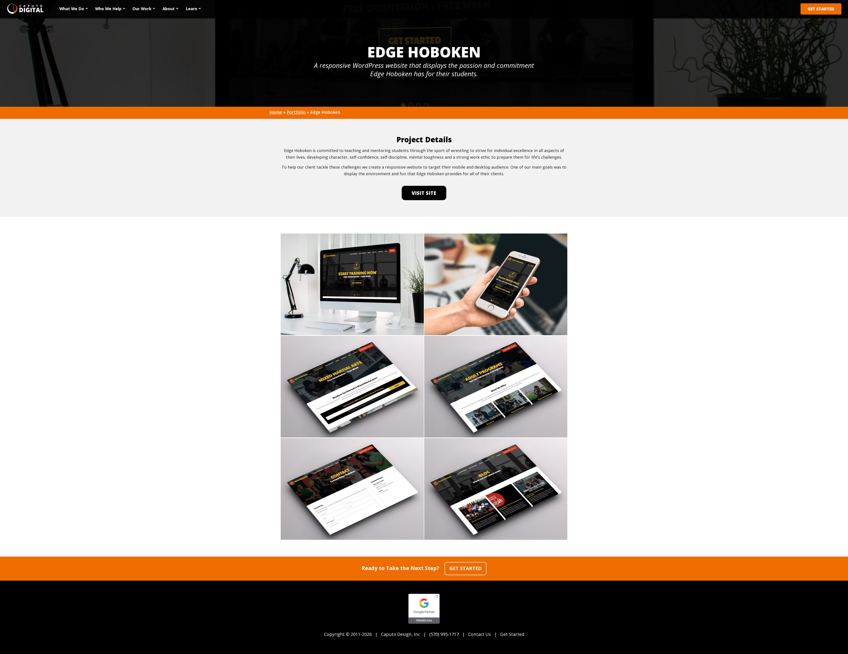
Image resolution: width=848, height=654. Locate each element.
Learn (191, 8)
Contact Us (479, 634)
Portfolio (296, 112)
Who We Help (108, 8)
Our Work (141, 8)
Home (275, 112)
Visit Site (424, 193)
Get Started (821, 8)
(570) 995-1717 (444, 634)
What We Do (71, 8)
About (169, 8)
